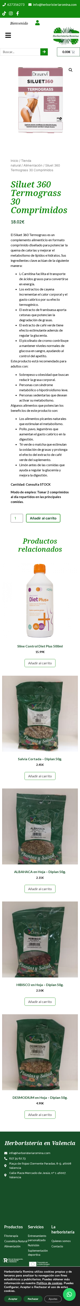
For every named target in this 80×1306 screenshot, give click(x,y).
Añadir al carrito (43, 518)
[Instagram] (11, 13)
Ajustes (53, 1299)
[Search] (44, 51)
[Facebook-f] (17, 13)
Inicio (14, 161)
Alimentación (32, 165)
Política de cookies (49, 1283)
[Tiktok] (4, 13)
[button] (69, 1294)
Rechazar (33, 1299)
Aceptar (12, 1299)
